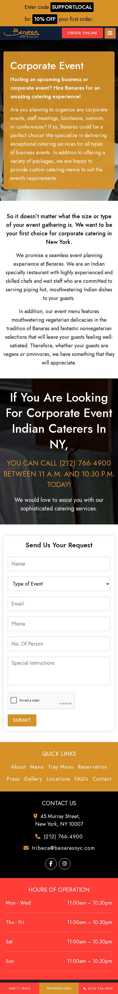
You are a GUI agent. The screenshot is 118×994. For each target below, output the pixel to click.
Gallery (33, 779)
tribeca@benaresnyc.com (62, 848)
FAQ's (81, 779)
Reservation (92, 767)
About (18, 767)
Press (13, 779)
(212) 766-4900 (100, 988)
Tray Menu (61, 767)
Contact (102, 779)
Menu (37, 767)
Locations (58, 779)
